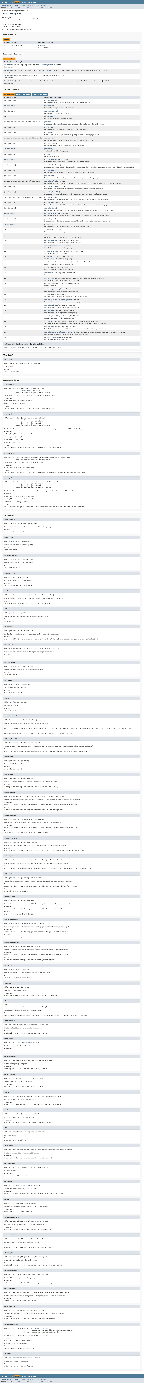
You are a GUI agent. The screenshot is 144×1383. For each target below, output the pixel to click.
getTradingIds (49, 175)
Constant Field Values (12, 371)
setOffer (47, 262)
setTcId (47, 294)
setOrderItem (49, 278)
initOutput (48, 229)
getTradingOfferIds (51, 192)
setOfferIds (48, 273)
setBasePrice (49, 246)
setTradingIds (49, 310)
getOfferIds (48, 132)
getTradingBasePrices (52, 165)
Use (22, 2)
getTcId (47, 154)
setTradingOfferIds (51, 316)
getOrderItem (49, 138)
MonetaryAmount (9, 105)
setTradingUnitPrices (52, 332)
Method (26, 7)
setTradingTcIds (50, 326)
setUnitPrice (49, 337)
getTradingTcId (49, 202)
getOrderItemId (49, 143)
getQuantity (48, 149)
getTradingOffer (50, 181)
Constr (20, 7)
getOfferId (48, 127)
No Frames (30, 5)
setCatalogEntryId (51, 251)
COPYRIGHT (41, 45)
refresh (47, 235)
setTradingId (49, 305)
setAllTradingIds (50, 240)
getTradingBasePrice (51, 159)
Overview (4, 2)
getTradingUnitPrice (51, 213)
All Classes (42, 5)
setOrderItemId (49, 283)
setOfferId (48, 267)
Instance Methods (23, 94)
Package (10, 2)
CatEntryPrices (9, 65)
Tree (25, 2)
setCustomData (49, 256)
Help (34, 2)
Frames (23, 5)
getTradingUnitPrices (52, 219)
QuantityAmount (47, 65)
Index (30, 2)
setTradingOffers (50, 321)
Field (14, 7)
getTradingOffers (50, 197)
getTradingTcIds (50, 208)
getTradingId (49, 170)
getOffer (47, 122)
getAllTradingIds (50, 100)
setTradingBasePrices (52, 300)
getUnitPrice (49, 224)
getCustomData (49, 116)
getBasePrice (49, 105)
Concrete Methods (40, 94)
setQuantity (48, 289)
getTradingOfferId (51, 186)
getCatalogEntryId (51, 111)
